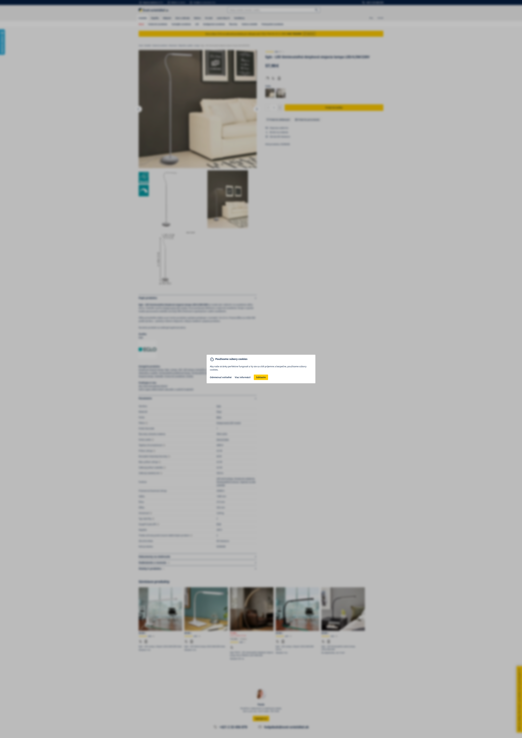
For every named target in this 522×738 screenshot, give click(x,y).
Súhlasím (261, 377)
